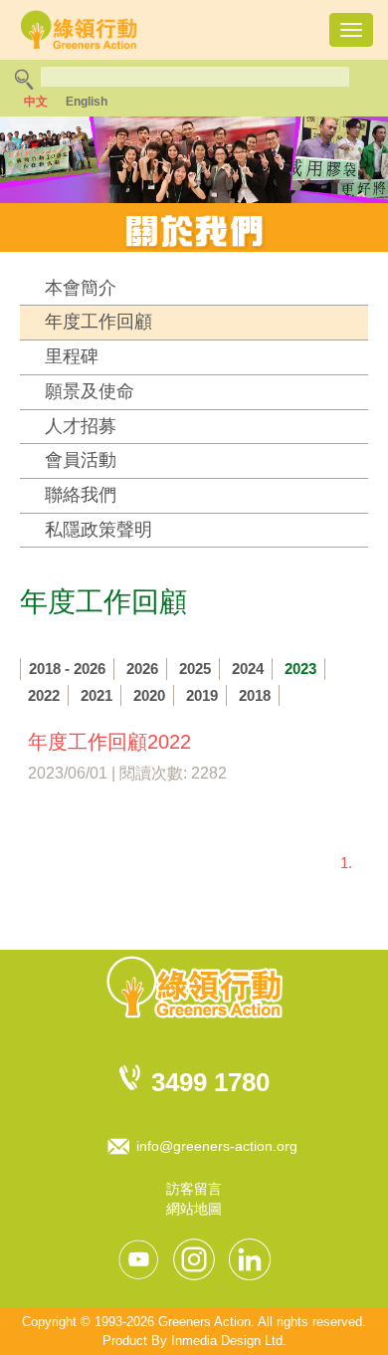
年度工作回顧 (98, 322)
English (86, 102)
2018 (255, 695)
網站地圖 (194, 1209)
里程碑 (71, 356)
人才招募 (80, 426)
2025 (195, 668)
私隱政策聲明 (98, 530)
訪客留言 (194, 1189)
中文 (36, 102)
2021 (96, 695)
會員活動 (80, 460)
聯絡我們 (80, 495)
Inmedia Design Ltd (227, 1340)
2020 (149, 695)
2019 (202, 695)
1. (346, 862)
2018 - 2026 (67, 668)
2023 (300, 668)
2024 (248, 668)
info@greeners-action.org (216, 1146)
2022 (44, 695)
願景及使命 (89, 391)
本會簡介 (80, 288)
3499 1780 (210, 1082)
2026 (142, 668)
